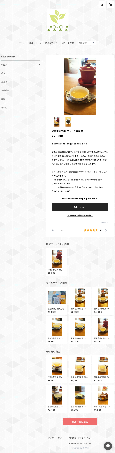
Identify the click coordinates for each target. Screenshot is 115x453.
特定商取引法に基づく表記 (79, 438)
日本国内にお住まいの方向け (80, 215)
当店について (35, 42)
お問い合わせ (67, 42)
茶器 (3, 73)
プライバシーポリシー (56, 438)
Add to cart (80, 207)
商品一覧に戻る (80, 421)
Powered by (77, 448)
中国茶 (4, 65)
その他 (4, 107)
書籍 (3, 99)
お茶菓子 (5, 90)
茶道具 (4, 82)
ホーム (22, 42)
